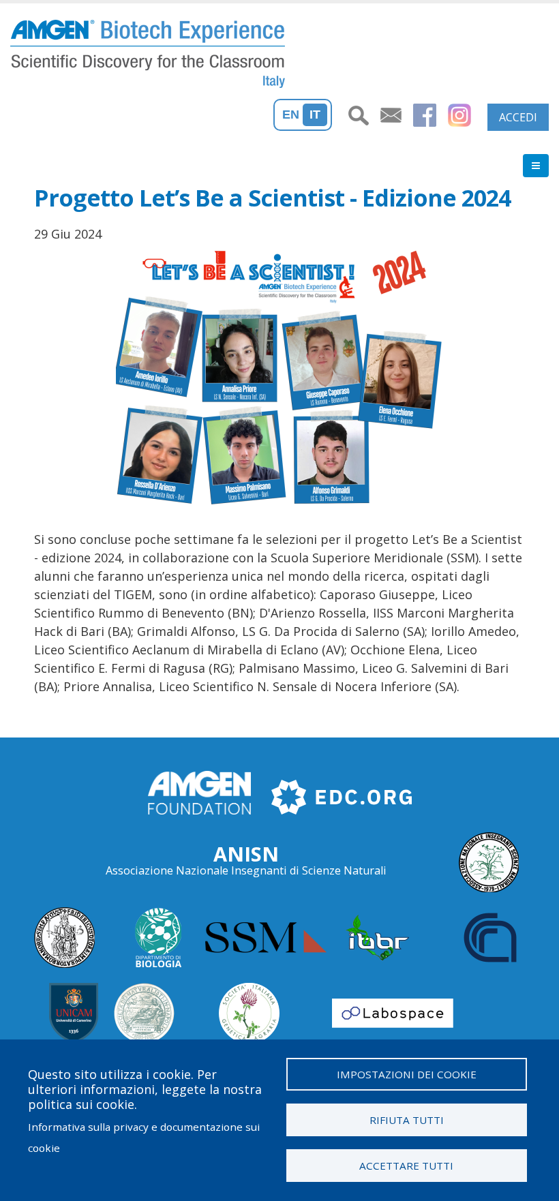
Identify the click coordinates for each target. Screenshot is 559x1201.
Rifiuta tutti (406, 1120)
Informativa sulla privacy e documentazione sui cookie (144, 1137)
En (290, 114)
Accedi (518, 117)
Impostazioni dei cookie (407, 1074)
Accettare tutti (406, 1165)
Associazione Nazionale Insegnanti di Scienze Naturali (246, 870)
